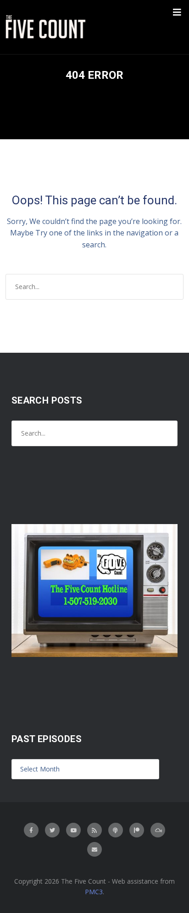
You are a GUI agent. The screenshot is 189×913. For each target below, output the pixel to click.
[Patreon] (136, 830)
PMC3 (94, 891)
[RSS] (94, 830)
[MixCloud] (157, 830)
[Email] (94, 849)
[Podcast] (115, 830)
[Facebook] (31, 830)
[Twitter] (52, 830)
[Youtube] (73, 830)
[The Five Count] (47, 27)
